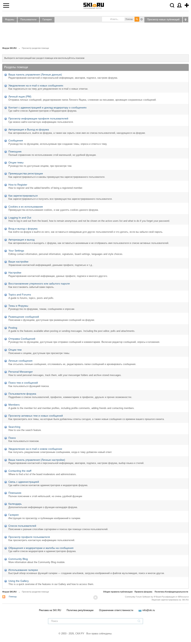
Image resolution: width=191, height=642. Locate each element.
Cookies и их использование (25, 206)
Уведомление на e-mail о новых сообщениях (35, 85)
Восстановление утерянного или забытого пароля (39, 283)
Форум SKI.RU (9, 592)
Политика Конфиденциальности (171, 592)
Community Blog (18, 558)
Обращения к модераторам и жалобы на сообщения (40, 547)
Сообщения (15, 140)
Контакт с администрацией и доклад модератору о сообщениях (47, 107)
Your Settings (16, 250)
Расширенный (141, 19)
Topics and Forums (19, 294)
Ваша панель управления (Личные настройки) (36, 459)
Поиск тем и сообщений (23, 382)
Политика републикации (80, 610)
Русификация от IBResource (175, 597)
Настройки (14, 272)
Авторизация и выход (21, 239)
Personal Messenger (20, 371)
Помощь (13, 596)
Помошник (14, 492)
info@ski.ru (149, 610)
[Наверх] (95, 597)
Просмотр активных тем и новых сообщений (35, 415)
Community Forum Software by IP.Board (143, 597)
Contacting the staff (19, 470)
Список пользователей (22, 525)
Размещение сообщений (23, 316)
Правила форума (143, 592)
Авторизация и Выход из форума (28, 129)
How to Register (17, 184)
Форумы (9, 19)
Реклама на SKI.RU (50, 610)
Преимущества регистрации (25, 173)
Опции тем (15, 349)
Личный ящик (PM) (19, 96)
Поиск (12, 437)
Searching (14, 426)
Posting (12, 327)
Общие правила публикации (118, 592)
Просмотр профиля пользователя (29, 536)
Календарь (15, 503)
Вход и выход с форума (22, 228)
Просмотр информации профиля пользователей (38, 118)
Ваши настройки (18, 261)
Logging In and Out (19, 217)
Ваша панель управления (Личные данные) (35, 74)
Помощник (14, 151)
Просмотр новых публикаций (163, 19)
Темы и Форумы (18, 305)
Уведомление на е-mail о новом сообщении (35, 448)
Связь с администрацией (23, 481)
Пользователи (28, 19)
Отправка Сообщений (21, 338)
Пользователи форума (22, 393)
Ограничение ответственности (116, 610)
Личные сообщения (20, 360)
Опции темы (16, 162)
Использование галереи (23, 569)
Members (14, 404)
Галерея (47, 19)
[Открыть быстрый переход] (185, 19)
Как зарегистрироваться (23, 195)
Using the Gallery (18, 580)
